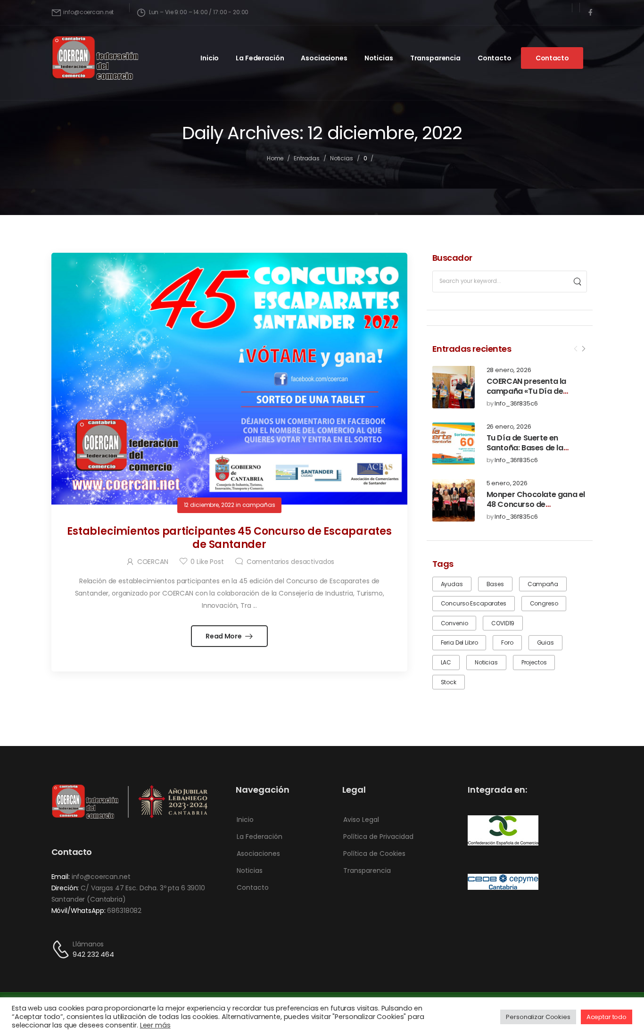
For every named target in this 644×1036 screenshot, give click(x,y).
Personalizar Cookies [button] (538, 1016)
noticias (486, 662)
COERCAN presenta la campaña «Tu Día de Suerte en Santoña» (526, 391)
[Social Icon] (590, 12)
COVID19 (502, 623)
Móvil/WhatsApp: (78, 910)
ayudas (452, 584)
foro (507, 642)
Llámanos (88, 944)
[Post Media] (453, 387)
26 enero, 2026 (509, 427)
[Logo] (94, 58)
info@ (81, 876)
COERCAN (152, 561)
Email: (60, 876)
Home (275, 158)
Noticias (378, 58)
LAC (446, 662)
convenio (454, 623)
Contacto (495, 58)
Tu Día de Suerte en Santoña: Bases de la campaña (525, 447)
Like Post (206, 561)
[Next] (583, 348)
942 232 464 (93, 954)
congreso (544, 603)
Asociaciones (324, 58)
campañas (258, 505)
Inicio (209, 58)
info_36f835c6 (516, 404)
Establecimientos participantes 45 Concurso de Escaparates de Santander (229, 538)
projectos (534, 662)
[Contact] (62, 949)
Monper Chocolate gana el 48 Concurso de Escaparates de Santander (536, 504)
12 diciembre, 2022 (209, 505)
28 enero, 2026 (509, 370)
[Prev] (575, 348)
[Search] (577, 281)
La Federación (260, 58)
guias (545, 642)
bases (495, 584)
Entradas (307, 158)
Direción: (65, 888)
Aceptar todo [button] (606, 1016)
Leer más (155, 1025)
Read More (224, 636)
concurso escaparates (473, 603)
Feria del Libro (459, 642)
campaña (543, 584)
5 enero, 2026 (507, 484)
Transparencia (435, 58)
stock (448, 682)
